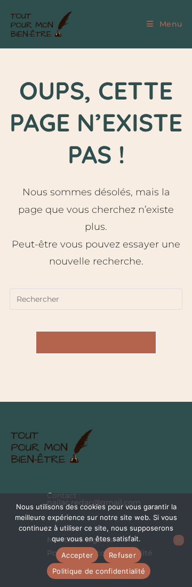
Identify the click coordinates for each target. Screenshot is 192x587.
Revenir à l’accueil (96, 342)
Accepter (77, 555)
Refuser (122, 555)
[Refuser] (178, 540)
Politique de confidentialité (98, 571)
